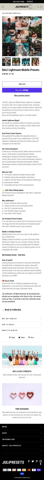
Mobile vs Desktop (10, 330)
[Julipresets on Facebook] (29, 461)
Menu (4, 427)
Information (8, 439)
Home (3, 13)
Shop (4, 433)
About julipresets (11, 446)
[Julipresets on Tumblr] (41, 463)
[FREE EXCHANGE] (22, 394)
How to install (8, 324)
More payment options (22, 95)
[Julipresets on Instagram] (41, 461)
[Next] (40, 61)
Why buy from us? (9, 318)
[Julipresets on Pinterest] (37, 461)
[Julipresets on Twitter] (33, 461)
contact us (31, 273)
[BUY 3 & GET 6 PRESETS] (22, 357)
